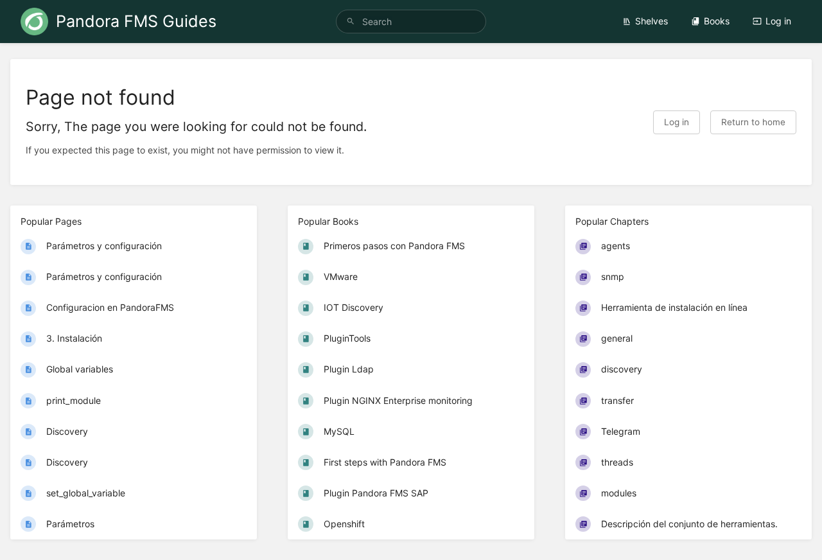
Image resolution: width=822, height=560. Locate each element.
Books (717, 20)
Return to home (753, 122)
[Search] (350, 21)
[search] (411, 21)
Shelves (651, 20)
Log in (778, 20)
